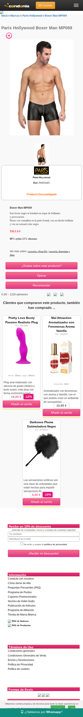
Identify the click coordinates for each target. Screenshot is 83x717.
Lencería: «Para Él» (37, 251)
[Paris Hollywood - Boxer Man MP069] (41, 87)
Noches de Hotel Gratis (21, 601)
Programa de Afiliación (21, 610)
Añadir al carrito (21, 404)
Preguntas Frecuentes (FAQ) (24, 587)
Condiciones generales (21, 650)
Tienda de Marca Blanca (22, 614)
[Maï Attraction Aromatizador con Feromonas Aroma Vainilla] (61, 355)
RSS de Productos (21, 625)
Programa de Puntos (20, 592)
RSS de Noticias (20, 621)
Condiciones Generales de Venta (27, 655)
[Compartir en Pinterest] (62, 294)
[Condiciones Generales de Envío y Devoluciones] (39, 694)
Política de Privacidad (20, 664)
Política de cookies (19, 669)
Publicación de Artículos (22, 605)
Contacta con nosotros (21, 578)
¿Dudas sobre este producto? (41, 265)
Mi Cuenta (45, 5)
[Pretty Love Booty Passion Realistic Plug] (21, 345)
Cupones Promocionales (22, 596)
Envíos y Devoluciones (21, 660)
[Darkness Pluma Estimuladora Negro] (41, 449)
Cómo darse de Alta (19, 583)
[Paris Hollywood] (41, 170)
